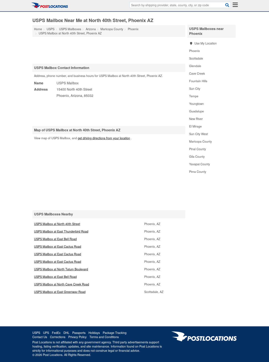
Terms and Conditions (104, 337)
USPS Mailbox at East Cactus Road (57, 246)
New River (196, 119)
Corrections (57, 337)
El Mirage (195, 126)
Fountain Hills (198, 81)
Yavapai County (199, 164)
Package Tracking (115, 333)
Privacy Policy (77, 337)
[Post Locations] (49, 5)
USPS (36, 333)
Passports (79, 333)
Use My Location (205, 43)
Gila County (197, 156)
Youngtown (196, 104)
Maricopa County (200, 141)
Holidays (94, 333)
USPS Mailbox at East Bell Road (55, 239)
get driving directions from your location (104, 138)
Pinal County (197, 149)
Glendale (195, 66)
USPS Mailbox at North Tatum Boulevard (61, 269)
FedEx (56, 333)
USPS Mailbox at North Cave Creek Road (61, 284)
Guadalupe (196, 111)
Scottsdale (196, 58)
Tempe (193, 96)
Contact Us (39, 337)
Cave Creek (197, 73)
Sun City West (198, 134)
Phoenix (194, 51)
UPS (46, 333)
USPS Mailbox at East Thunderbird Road (61, 231)
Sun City (194, 88)
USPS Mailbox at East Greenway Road (60, 292)
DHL (66, 333)
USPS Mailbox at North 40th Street (57, 224)
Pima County (197, 171)
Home (38, 29)
